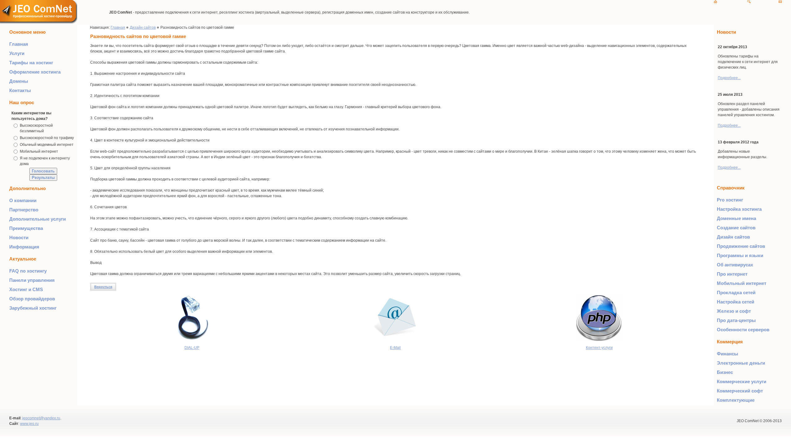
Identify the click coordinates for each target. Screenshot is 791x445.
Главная (18, 44)
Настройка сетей (735, 301)
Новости (18, 237)
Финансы (727, 353)
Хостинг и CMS (26, 289)
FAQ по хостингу (28, 270)
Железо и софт (734, 311)
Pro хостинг (730, 199)
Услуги (16, 53)
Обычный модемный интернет (47, 144)
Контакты (20, 90)
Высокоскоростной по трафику (47, 138)
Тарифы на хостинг (31, 62)
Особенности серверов (743, 329)
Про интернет (732, 274)
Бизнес (725, 372)
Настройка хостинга (739, 209)
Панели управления (32, 280)
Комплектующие (736, 400)
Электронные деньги (741, 363)
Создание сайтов (736, 227)
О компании (22, 200)
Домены (18, 81)
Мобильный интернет (39, 151)
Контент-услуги (599, 347)
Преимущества (26, 228)
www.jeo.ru (29, 424)
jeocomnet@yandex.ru (41, 418)
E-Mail (395, 347)
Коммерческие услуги (741, 381)
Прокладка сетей (736, 292)
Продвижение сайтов (741, 246)
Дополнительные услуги (37, 219)
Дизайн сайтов (143, 27)
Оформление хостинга (35, 71)
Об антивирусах (735, 264)
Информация (24, 246)
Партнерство (23, 209)
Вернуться (103, 287)
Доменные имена (736, 218)
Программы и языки (740, 255)
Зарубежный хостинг (33, 308)
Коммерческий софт (740, 390)
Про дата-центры (736, 320)
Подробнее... (729, 78)
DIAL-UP (191, 347)
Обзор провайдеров (32, 298)
